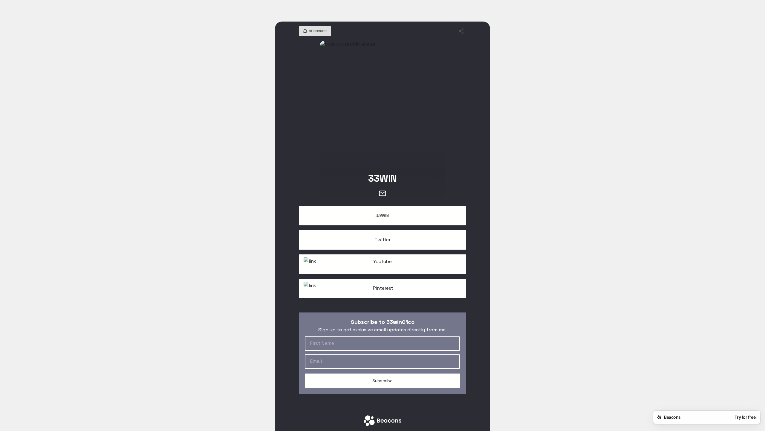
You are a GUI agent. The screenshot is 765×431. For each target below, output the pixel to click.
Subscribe (382, 380)
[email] (382, 194)
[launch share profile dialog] (461, 31)
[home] (382, 421)
